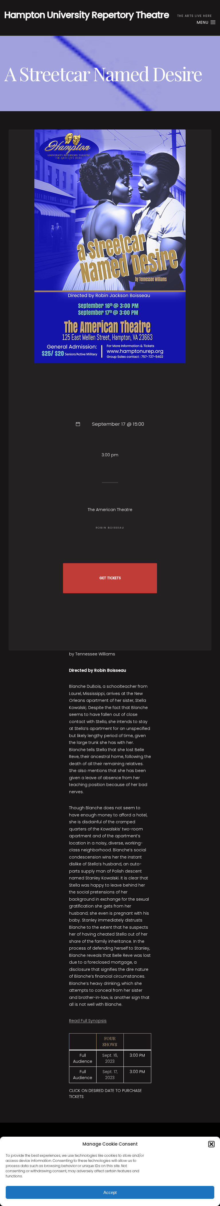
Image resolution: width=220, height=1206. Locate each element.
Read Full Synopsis (88, 1021)
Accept (110, 1192)
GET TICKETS (110, 578)
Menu (203, 22)
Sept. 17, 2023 (110, 1075)
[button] (211, 1144)
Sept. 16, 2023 (110, 1058)
